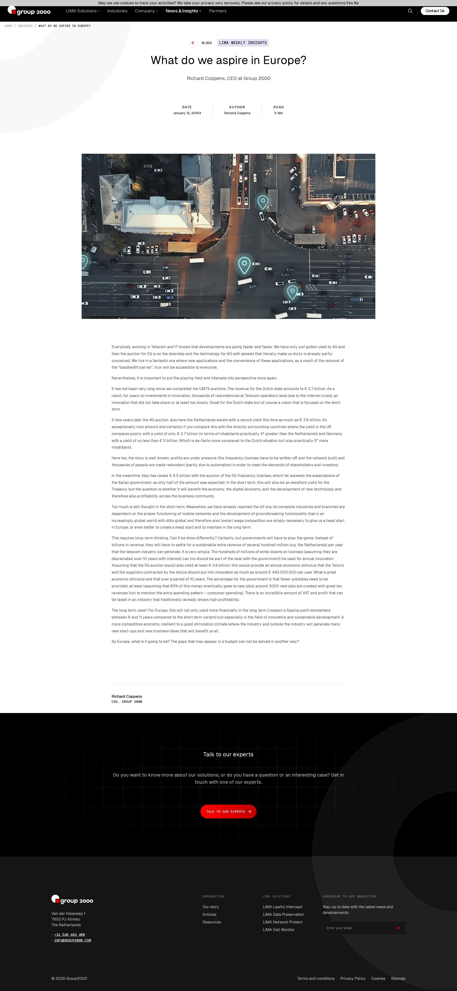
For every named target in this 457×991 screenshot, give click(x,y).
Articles (209, 914)
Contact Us (435, 11)
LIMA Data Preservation (283, 914)
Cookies (378, 978)
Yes (349, 3)
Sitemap (398, 978)
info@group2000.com (72, 940)
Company (145, 11)
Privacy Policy (353, 978)
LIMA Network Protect (282, 922)
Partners (217, 10)
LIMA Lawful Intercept (282, 907)
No (356, 3)
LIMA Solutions (81, 11)
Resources (212, 922)
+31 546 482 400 (69, 934)
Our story (211, 907)
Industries (117, 10)
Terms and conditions (316, 978)
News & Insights (182, 11)
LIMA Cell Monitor (278, 929)
